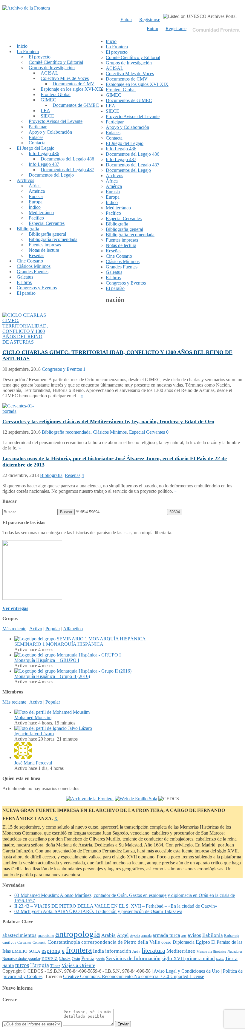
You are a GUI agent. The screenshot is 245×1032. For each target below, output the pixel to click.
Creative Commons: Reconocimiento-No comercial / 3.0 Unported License (133, 976)
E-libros (24, 282)
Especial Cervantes (47, 223)
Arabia (108, 935)
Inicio (22, 46)
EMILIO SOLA (26, 951)
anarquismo (46, 936)
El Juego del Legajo (35, 148)
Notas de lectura (44, 250)
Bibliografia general (47, 234)
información (118, 951)
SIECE (47, 115)
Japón (136, 951)
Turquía (39, 965)
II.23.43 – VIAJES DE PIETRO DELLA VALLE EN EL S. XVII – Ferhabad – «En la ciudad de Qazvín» (115, 906)
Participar (38, 126)
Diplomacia (184, 942)
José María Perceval (33, 762)
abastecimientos (19, 935)
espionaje (53, 950)
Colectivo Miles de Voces (65, 78)
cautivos (9, 942)
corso (166, 942)
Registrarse (176, 28)
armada (146, 936)
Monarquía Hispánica (211, 951)
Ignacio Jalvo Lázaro (34, 733)
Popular (52, 628)
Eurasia (36, 196)
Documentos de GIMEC (76, 105)
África (35, 185)
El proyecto (39, 56)
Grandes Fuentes (32, 271)
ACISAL (49, 72)
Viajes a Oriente (78, 965)
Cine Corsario (30, 260)
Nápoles (65, 959)
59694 (82, 511)
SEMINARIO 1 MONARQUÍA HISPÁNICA (58, 644)
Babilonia (212, 935)
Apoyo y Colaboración (50, 132)
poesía (100, 959)
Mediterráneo (41, 212)
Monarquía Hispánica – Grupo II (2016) (52, 676)
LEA (45, 110)
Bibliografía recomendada (53, 239)
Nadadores (235, 951)
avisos (194, 935)
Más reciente (14, 628)
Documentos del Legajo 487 (67, 169)
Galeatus (25, 276)
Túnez (55, 965)
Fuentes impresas (45, 244)
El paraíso (26, 293)
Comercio (39, 943)
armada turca (166, 935)
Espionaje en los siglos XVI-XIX (72, 89)
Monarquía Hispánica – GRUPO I (46, 660)
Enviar (122, 1024)
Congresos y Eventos (37, 287)
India (98, 951)
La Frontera (28, 51)
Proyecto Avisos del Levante (55, 121)
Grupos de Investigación (52, 67)
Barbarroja (231, 936)
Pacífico (36, 217)
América (37, 191)
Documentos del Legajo (51, 174)
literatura (153, 950)
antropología (77, 934)
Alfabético (73, 628)
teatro (220, 959)
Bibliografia (28, 228)
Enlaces (36, 137)
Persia (87, 958)
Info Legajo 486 (44, 153)
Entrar (152, 28)
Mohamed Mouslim (32, 717)
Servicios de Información (133, 958)
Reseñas (36, 255)
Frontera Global (56, 94)
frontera (79, 949)
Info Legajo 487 (44, 164)
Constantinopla (64, 942)
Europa (35, 201)
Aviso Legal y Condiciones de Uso (187, 971)
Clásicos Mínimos (33, 266)
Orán (76, 958)
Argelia (135, 935)
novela (50, 958)
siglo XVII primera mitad (188, 958)
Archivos (25, 180)
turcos (22, 965)
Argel (123, 935)
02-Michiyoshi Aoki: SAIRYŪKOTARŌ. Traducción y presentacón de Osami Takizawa (98, 911)
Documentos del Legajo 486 (67, 158)
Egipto (203, 942)
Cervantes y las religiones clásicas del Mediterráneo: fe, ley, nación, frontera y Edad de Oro (108, 421)
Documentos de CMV (73, 83)
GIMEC (48, 99)
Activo (35, 628)
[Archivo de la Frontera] (26, 7)
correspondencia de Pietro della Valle (120, 942)
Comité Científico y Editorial (56, 62)
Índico (35, 207)
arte (183, 935)
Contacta (37, 142)
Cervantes (24, 942)
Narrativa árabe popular (21, 959)
